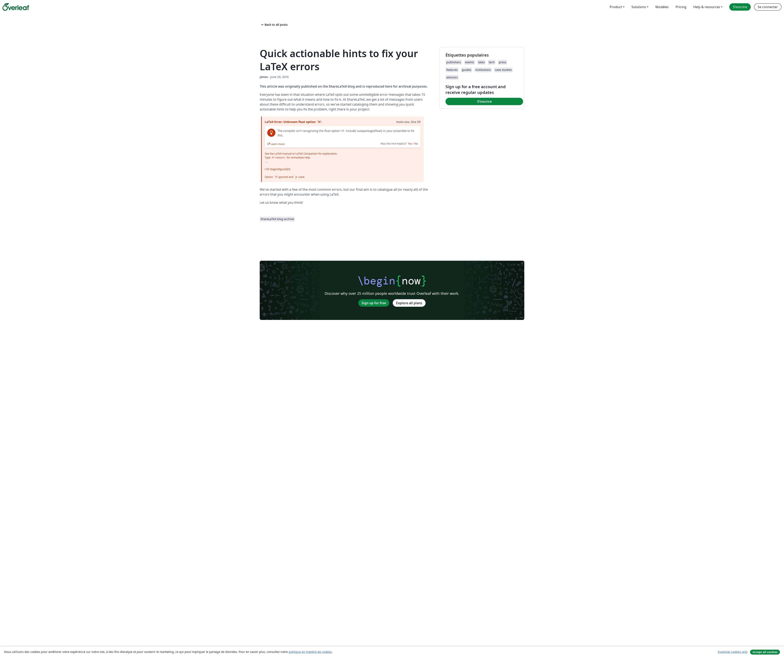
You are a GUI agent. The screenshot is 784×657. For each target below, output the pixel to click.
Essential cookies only (732, 652)
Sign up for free (374, 303)
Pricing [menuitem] (681, 7)
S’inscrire (484, 101)
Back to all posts (274, 25)
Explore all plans (409, 303)
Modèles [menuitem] (662, 7)
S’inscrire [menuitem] (740, 7)
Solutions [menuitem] (638, 7)
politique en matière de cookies (310, 652)
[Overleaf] (15, 7)
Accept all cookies (765, 652)
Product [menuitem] (616, 7)
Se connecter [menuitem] (768, 7)
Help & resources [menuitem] (706, 7)
